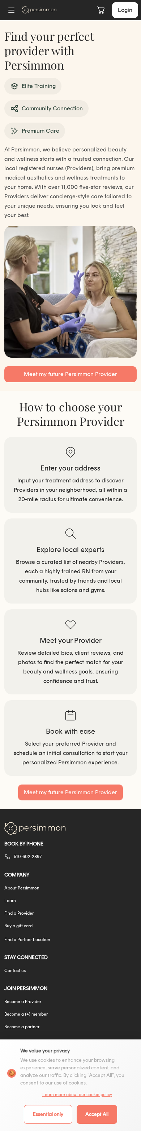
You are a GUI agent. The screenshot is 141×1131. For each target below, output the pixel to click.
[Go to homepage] (39, 10)
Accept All (96, 1114)
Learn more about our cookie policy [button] (77, 1094)
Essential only (48, 1114)
